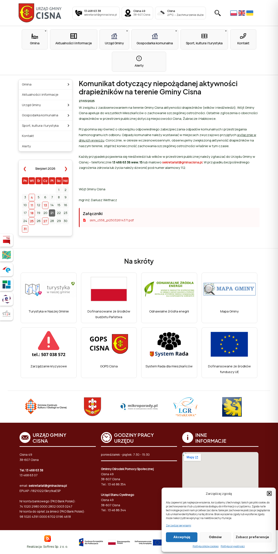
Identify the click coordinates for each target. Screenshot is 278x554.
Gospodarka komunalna (40, 115)
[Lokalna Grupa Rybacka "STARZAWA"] (185, 407)
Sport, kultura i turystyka (40, 125)
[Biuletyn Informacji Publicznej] (6, 240)
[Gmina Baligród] (92, 407)
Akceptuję (181, 537)
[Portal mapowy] (6, 254)
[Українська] (250, 13)
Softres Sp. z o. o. (55, 546)
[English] (242, 13)
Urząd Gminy (31, 105)
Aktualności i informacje (40, 94)
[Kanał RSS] (47, 538)
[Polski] (234, 13)
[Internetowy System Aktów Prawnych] (6, 314)
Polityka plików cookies (205, 546)
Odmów (215, 537)
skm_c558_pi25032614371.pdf (112, 220)
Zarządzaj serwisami (178, 525)
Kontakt (28, 135)
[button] (269, 493)
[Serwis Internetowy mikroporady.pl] (139, 406)
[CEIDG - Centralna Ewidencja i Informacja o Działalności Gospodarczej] (6, 284)
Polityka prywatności (233, 546)
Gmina (26, 84)
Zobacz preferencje (252, 537)
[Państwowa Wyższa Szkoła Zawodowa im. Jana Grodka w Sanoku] (232, 407)
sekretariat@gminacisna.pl (182, 162)
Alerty (26, 146)
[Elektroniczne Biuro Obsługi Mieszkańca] (6, 299)
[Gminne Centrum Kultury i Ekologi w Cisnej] (46, 406)
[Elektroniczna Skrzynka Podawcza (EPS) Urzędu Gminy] (6, 269)
